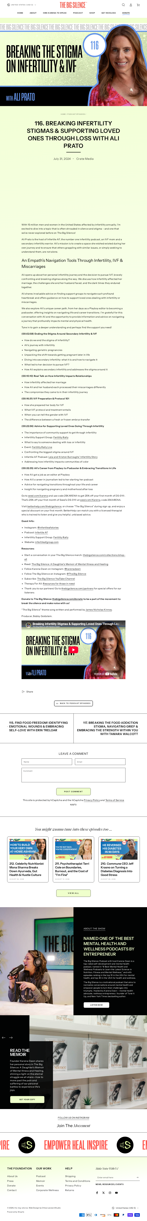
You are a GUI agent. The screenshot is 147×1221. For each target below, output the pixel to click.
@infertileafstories (48, 527)
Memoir (40, 1181)
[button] (123, 5)
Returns (69, 1190)
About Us (12, 1176)
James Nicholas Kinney (99, 609)
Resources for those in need (59, 583)
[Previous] (3, 1037)
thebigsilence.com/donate (67, 599)
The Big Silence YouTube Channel (56, 578)
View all (73, 893)
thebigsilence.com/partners (77, 588)
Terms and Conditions (77, 1181)
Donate (11, 1185)
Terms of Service (114, 800)
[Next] (10, 1037)
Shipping (70, 1176)
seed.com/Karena (90, 499)
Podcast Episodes (76, 114)
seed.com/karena (38, 495)
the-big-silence (21, 1208)
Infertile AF (41, 532)
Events (40, 1185)
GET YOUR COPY (36, 1099)
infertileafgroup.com (47, 542)
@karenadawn (72, 568)
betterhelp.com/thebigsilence (44, 506)
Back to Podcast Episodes (75, 703)
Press (10, 1181)
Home (63, 114)
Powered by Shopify (15, 1212)
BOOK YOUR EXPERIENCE (25, 1083)
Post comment (73, 791)
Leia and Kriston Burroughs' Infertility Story (73, 456)
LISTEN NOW (96, 1005)
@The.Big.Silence (76, 573)
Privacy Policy (92, 800)
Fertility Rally (60, 437)
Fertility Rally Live (42, 447)
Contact (12, 1190)
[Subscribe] (138, 1177)
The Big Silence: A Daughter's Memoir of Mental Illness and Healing (70, 564)
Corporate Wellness (47, 1190)
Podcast (41, 1176)
